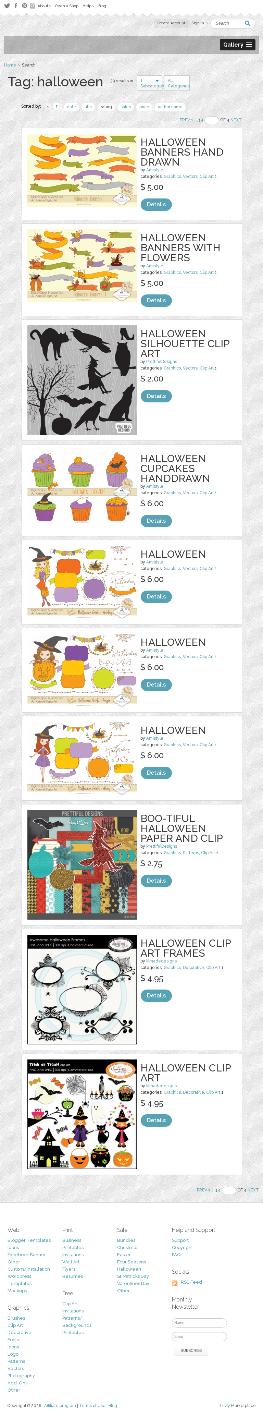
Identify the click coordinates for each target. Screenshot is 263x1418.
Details (156, 204)
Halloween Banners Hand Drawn (182, 152)
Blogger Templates (29, 1240)
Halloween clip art (185, 1073)
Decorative (193, 967)
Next (236, 120)
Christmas (127, 1247)
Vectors (190, 176)
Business (71, 1240)
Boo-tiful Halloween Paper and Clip (181, 828)
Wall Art (70, 1261)
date (71, 107)
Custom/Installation (29, 1269)
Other (14, 1261)
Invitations (73, 1254)
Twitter (7, 5)
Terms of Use (92, 1405)
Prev (185, 120)
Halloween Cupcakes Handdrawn (175, 468)
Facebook (15, 6)
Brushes (16, 1318)
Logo (13, 1354)
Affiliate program (60, 1405)
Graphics (172, 176)
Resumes (72, 1276)
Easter (124, 1254)
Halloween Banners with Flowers (180, 248)
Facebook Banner (27, 1254)
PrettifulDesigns (161, 361)
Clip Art (207, 176)
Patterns (191, 852)
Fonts (13, 1339)
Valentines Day (133, 1283)
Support (180, 1240)
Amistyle (154, 170)
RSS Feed (191, 1282)
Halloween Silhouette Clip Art (184, 344)
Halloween (173, 554)
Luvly (225, 1405)
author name (170, 107)
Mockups (17, 1290)
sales (126, 107)
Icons (13, 1247)
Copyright (182, 1247)
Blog (113, 1405)
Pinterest (24, 5)
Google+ (33, 6)
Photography (21, 1375)
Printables (73, 1247)
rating (106, 107)
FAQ (176, 1254)
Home (10, 65)
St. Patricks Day (133, 1276)
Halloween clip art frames (185, 948)
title (88, 107)
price (144, 107)
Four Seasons (131, 1261)
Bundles (126, 1240)
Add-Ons (17, 1382)
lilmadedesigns (161, 961)
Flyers (68, 1269)
